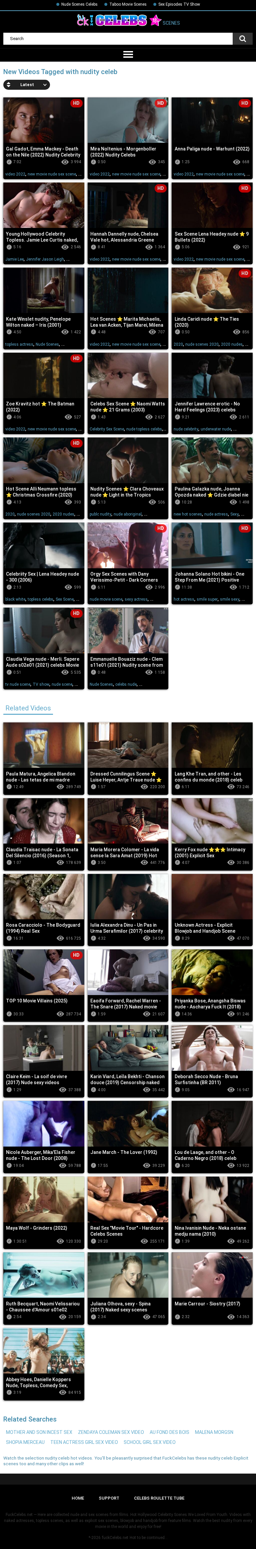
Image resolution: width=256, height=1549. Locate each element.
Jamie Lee (14, 259)
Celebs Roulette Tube (159, 1498)
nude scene (62, 684)
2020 (178, 344)
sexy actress (136, 599)
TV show (41, 684)
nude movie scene (106, 599)
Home (78, 1498)
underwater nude (216, 429)
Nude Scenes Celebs (79, 4)
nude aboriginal (128, 514)
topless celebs (40, 599)
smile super (207, 599)
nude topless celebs (144, 429)
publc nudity (100, 514)
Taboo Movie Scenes (128, 4)
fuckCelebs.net (115, 1537)
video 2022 (15, 174)
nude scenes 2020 (202, 344)
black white (15, 599)
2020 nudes (232, 344)
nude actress (216, 514)
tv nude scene (17, 684)
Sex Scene (65, 599)
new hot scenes (188, 514)
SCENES (171, 23)
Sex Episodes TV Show (179, 4)
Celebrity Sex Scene (107, 429)
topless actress (19, 344)
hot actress (184, 599)
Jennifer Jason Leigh (45, 259)
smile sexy (229, 599)
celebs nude (126, 684)
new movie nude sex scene (52, 174)
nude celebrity (186, 429)
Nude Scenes (47, 344)
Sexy (234, 514)
